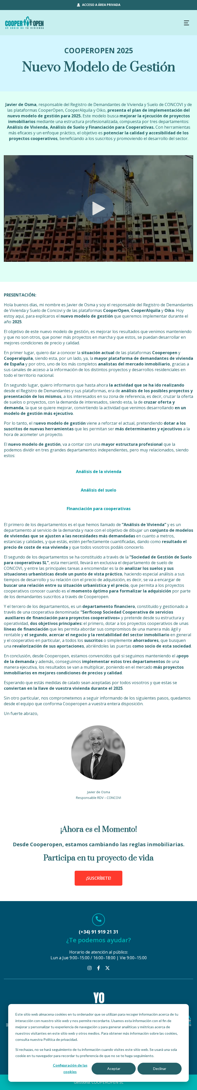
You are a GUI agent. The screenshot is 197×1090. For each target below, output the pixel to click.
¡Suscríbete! (98, 878)
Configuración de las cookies (70, 1068)
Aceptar (113, 1068)
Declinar (159, 1068)
